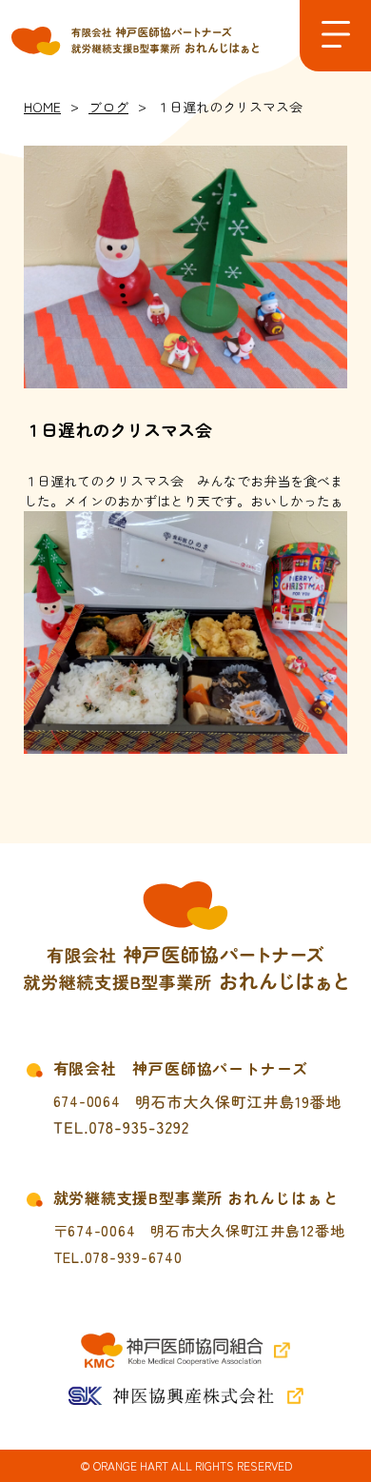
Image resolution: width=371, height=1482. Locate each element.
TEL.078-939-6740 (118, 1257)
